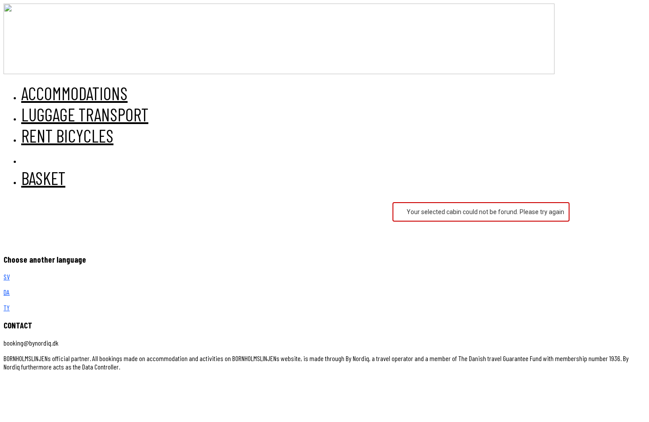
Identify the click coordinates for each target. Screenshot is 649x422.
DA (7, 292)
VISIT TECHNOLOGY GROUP (41, 382)
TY (7, 307)
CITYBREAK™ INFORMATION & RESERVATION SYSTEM (186, 382)
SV (7, 276)
